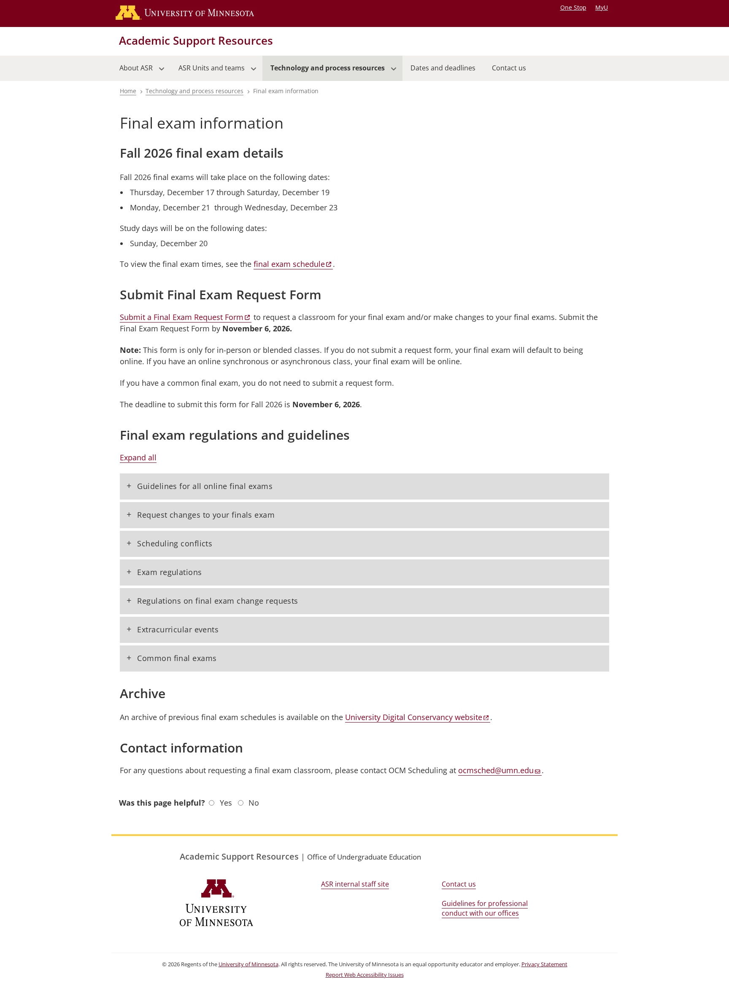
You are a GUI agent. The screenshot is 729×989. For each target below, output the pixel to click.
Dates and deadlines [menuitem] (442, 68)
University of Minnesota (248, 964)
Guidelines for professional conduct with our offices (485, 908)
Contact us (459, 884)
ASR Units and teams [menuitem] (207, 72)
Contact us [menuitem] (509, 68)
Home (128, 91)
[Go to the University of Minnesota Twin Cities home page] (193, 13)
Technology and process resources (194, 91)
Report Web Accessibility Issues (365, 974)
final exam (289, 264)
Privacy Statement (544, 964)
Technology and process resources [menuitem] (323, 72)
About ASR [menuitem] (132, 72)
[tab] (364, 486)
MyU (601, 7)
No (253, 803)
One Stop (573, 7)
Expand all (138, 457)
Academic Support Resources (196, 40)
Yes (226, 803)
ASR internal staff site (355, 884)
